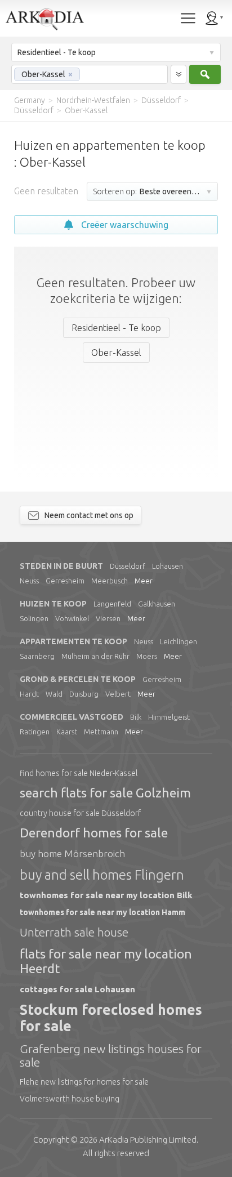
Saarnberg (37, 656)
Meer (144, 581)
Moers (146, 656)
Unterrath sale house (74, 932)
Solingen (34, 618)
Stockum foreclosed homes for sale (111, 1018)
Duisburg (84, 694)
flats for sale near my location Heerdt (106, 961)
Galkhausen (156, 604)
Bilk (135, 717)
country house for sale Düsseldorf (80, 813)
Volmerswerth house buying (69, 1098)
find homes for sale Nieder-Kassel (78, 773)
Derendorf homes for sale (94, 833)
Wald (54, 694)
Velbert (118, 694)
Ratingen (35, 731)
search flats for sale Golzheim (105, 793)
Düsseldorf (127, 566)
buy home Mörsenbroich (72, 853)
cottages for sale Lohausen (77, 989)
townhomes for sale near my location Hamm (102, 912)
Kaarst (66, 731)
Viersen (108, 618)
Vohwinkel (72, 618)
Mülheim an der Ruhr (95, 656)
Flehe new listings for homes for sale (84, 1081)
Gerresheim (65, 581)
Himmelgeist (169, 717)
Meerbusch (109, 581)
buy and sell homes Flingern (102, 874)
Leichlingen (178, 641)
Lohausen (167, 566)
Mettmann (101, 731)
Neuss (29, 581)
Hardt (29, 694)
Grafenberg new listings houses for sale (111, 1055)
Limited (148, 1139)
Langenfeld (112, 604)
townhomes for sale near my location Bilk (106, 895)
